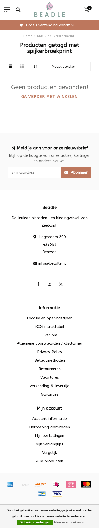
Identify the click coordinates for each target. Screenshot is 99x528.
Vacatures (49, 377)
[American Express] (10, 484)
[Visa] (57, 493)
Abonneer (79, 172)
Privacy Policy (49, 352)
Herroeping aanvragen (49, 427)
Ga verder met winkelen (49, 96)
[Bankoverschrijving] (25, 484)
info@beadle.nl (52, 263)
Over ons (50, 335)
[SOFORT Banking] (40, 484)
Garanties (49, 394)
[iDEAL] (56, 484)
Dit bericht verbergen (35, 522)
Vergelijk (49, 452)
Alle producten (49, 461)
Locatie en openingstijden (49, 318)
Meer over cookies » (69, 522)
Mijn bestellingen (49, 435)
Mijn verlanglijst (49, 444)
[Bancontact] (42, 493)
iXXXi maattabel (49, 326)
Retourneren (50, 369)
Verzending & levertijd (50, 386)
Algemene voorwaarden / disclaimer (49, 343)
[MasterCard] (86, 484)
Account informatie (49, 418)
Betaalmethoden (49, 360)
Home (27, 36)
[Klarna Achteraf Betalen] (71, 484)
